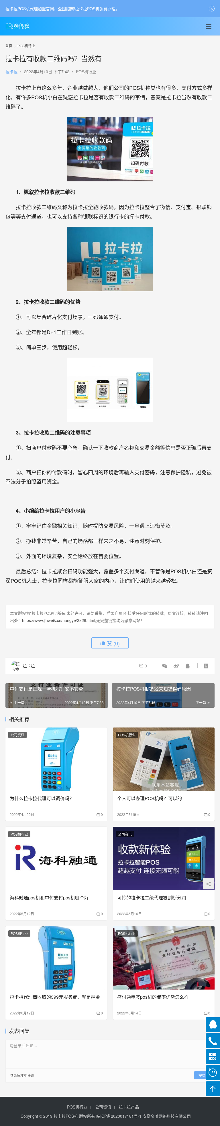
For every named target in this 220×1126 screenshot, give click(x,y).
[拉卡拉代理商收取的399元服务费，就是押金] (56, 958)
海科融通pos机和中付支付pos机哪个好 (49, 898)
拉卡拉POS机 (66, 1116)
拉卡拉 (11, 71)
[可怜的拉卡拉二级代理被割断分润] (164, 858)
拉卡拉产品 (129, 1106)
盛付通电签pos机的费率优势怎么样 (153, 997)
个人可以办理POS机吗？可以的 (149, 798)
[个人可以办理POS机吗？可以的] (164, 759)
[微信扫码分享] (165, 666)
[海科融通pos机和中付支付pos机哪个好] (56, 858)
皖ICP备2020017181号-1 (119, 1116)
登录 (13, 1075)
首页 (8, 45)
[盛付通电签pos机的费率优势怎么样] (164, 958)
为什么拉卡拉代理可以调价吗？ (42, 798)
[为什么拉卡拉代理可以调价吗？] (56, 759)
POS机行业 (86, 71)
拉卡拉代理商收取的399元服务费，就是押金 (55, 997)
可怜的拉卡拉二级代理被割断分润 (151, 898)
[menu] (209, 26)
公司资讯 (17, 734)
